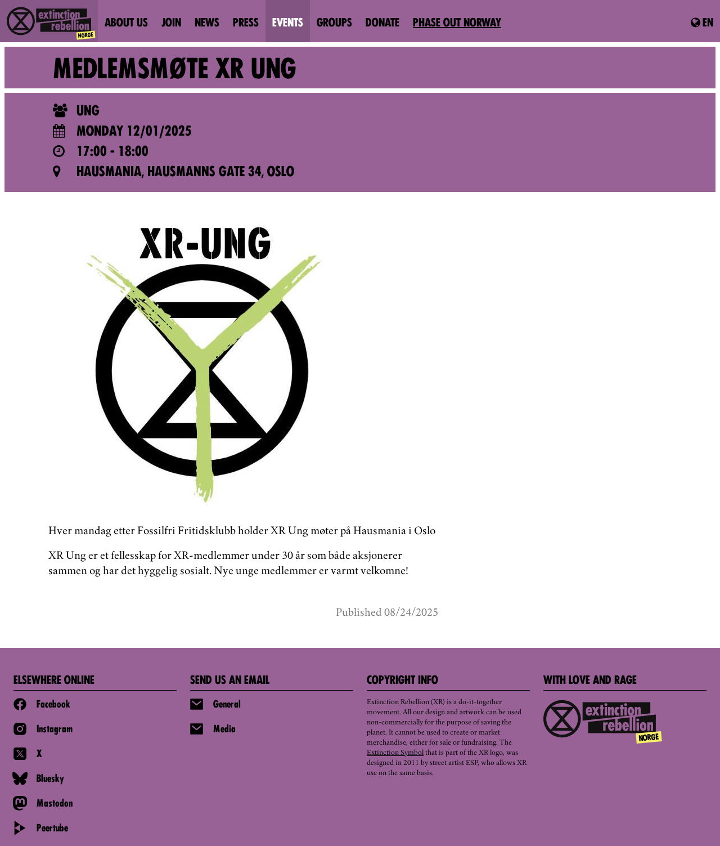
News (207, 23)
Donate (382, 23)
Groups (334, 23)
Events (287, 23)
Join (171, 23)
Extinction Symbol (395, 753)
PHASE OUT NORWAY (457, 23)
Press (246, 23)
